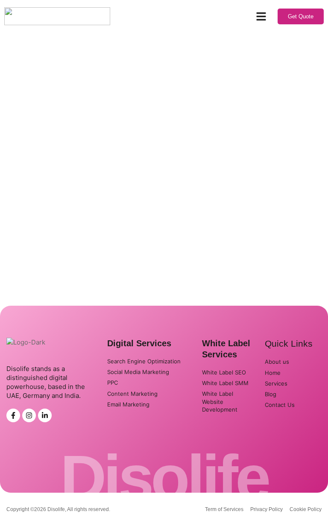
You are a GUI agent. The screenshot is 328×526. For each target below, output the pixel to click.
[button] (261, 16)
